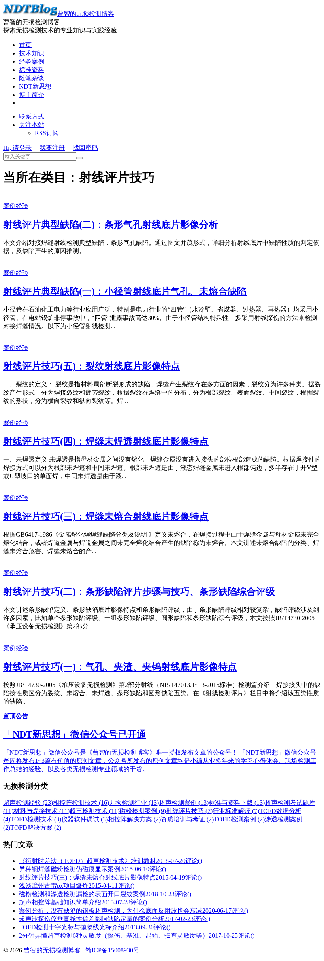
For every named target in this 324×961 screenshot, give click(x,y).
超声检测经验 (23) (28, 802)
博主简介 (31, 94)
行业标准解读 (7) (236, 811)
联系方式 (31, 116)
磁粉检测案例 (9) (142, 811)
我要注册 (52, 147)
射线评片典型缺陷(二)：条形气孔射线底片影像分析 (110, 224)
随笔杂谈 (31, 78)
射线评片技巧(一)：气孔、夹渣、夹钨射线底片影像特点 (120, 667)
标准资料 (31, 69)
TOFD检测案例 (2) (239, 819)
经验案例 (31, 61)
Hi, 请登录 (17, 147)
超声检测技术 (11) (94, 811)
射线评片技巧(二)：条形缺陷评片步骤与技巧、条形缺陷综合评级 (139, 591)
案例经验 (15, 205)
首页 (25, 45)
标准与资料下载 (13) (237, 802)
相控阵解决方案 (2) (134, 819)
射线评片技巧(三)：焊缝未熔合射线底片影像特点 (106, 516)
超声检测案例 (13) (184, 802)
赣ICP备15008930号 (112, 950)
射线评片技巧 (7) (189, 811)
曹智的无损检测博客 (85, 13)
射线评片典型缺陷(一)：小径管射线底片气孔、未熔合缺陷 (125, 291)
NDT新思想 (35, 86)
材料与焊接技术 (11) (41, 811)
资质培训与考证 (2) (187, 819)
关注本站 (31, 124)
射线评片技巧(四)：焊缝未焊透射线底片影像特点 (106, 441)
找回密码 (85, 147)
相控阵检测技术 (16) (81, 802)
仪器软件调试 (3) (84, 819)
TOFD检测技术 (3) (35, 819)
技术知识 (31, 53)
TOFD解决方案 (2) (35, 827)
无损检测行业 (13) (134, 802)
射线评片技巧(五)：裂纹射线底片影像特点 (91, 366)
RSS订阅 (47, 133)
